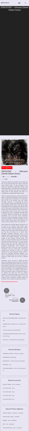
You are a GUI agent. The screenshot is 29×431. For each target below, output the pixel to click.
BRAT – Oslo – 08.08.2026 (8, 424)
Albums (4, 167)
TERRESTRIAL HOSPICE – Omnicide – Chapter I (13, 353)
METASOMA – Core (7, 364)
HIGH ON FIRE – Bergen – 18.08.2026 (11, 416)
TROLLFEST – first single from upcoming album (13, 339)
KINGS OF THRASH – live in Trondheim (11, 384)
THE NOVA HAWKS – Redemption (13, 300)
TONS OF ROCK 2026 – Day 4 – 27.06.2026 (12, 427)
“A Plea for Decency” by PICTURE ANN (11, 330)
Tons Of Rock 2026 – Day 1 (9, 399)
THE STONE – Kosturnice (10, 296)
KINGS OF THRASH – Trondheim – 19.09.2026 (13, 413)
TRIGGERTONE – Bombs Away (9, 357)
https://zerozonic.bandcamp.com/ (9, 281)
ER (3, 176)
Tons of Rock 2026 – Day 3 (9, 391)
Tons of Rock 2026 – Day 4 (9, 388)
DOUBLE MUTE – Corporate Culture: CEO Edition (14, 361)
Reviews (10, 167)
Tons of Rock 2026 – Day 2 (9, 395)
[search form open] (25, 3)
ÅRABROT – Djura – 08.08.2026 (10, 420)
